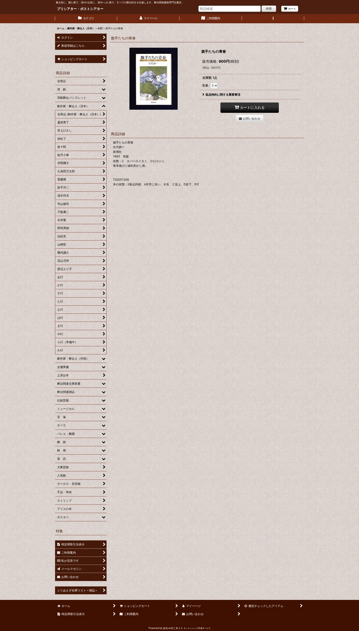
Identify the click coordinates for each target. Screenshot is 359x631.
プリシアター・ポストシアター (80, 9)
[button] (273, 18)
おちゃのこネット (173, 628)
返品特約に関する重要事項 (222, 94)
